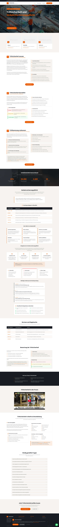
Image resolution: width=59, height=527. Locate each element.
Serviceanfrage (39, 3)
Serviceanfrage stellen (11, 28)
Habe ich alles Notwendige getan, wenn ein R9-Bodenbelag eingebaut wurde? (21, 469)
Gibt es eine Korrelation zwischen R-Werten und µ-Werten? (19, 474)
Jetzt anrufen (49, 3)
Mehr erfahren (28, 524)
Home (35, 3)
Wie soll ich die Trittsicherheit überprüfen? (17, 471)
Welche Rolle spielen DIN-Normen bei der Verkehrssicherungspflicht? (20, 492)
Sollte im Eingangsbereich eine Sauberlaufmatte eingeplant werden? (20, 464)
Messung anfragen (29, 84)
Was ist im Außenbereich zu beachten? (17, 479)
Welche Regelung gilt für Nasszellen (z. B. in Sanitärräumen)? (19, 466)
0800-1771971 (21, 28)
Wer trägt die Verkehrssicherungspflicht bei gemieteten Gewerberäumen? (21, 489)
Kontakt (44, 3)
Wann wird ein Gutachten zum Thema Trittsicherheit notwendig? (20, 487)
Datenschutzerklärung (36, 522)
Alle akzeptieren (15, 524)
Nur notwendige (22, 524)
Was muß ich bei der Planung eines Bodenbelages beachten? (19, 484)
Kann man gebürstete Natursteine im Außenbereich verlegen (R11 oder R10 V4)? (22, 461)
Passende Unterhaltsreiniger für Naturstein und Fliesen (20, 363)
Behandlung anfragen (29, 164)
